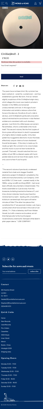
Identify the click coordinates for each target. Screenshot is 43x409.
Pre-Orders (5, 328)
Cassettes (4, 331)
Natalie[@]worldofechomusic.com (13, 299)
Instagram (12, 259)
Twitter (17, 86)
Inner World (5, 338)
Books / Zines (6, 345)
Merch (3, 342)
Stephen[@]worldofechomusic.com (13, 303)
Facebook (13, 86)
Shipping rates (6, 352)
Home (3, 318)
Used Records (6, 325)
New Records (5, 321)
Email (20, 86)
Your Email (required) (9, 65)
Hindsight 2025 (6, 348)
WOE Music (5, 335)
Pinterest (23, 86)
